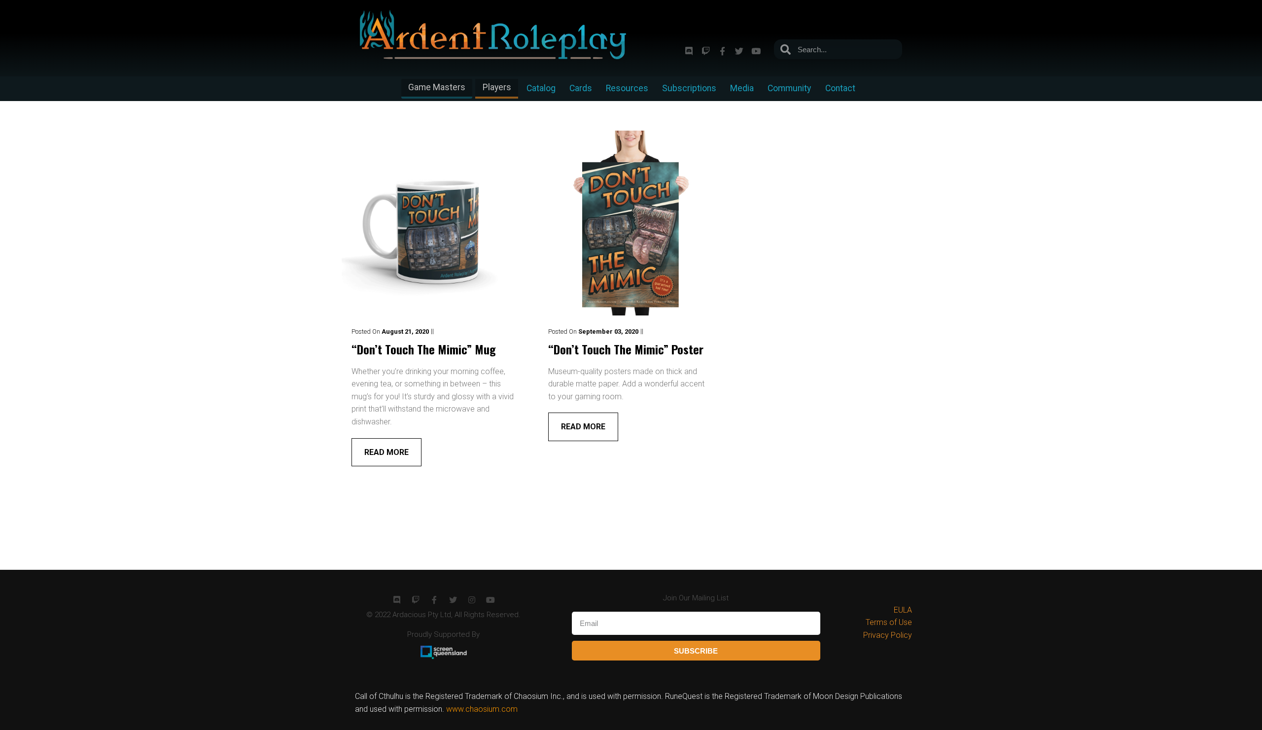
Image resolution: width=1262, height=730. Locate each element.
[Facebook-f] (722, 50)
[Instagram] (472, 600)
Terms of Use (889, 622)
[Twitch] (705, 50)
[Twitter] (739, 50)
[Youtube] (755, 50)
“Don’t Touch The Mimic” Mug (423, 349)
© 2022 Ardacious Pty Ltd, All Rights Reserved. (443, 614)
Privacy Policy (887, 635)
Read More (386, 452)
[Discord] (688, 50)
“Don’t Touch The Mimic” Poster (625, 349)
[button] (436, 88)
